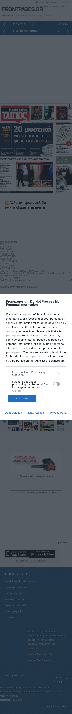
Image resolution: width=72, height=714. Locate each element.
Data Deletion (13, 412)
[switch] (56, 384)
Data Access (36, 412)
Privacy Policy (58, 412)
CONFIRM (22, 398)
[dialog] (36, 357)
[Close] (64, 302)
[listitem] (36, 373)
